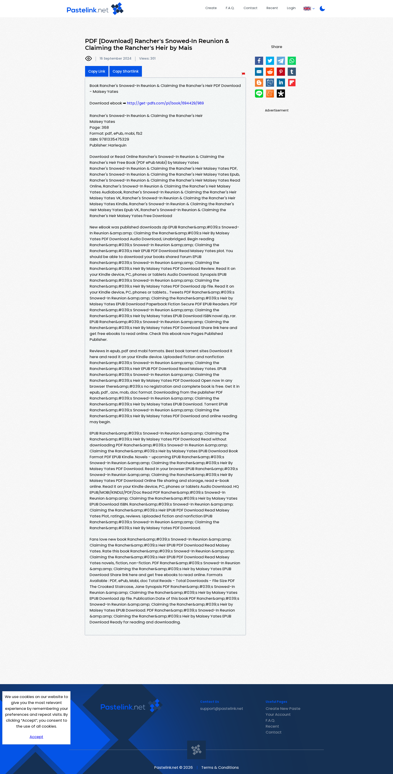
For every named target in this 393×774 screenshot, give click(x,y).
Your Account (278, 714)
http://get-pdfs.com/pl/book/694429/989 (165, 103)
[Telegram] (281, 61)
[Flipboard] (292, 82)
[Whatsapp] (292, 61)
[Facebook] (259, 61)
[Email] (259, 72)
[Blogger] (259, 82)
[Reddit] (270, 72)
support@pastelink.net (221, 708)
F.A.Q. (230, 8)
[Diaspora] (281, 93)
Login (291, 8)
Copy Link (96, 71)
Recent (272, 8)
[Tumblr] (292, 72)
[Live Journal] (270, 82)
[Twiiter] (270, 61)
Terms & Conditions (220, 767)
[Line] (259, 93)
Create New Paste (283, 708)
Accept (36, 736)
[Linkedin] (281, 82)
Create (211, 8)
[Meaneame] (270, 93)
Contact (250, 8)
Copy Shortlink (126, 71)
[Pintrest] (281, 72)
